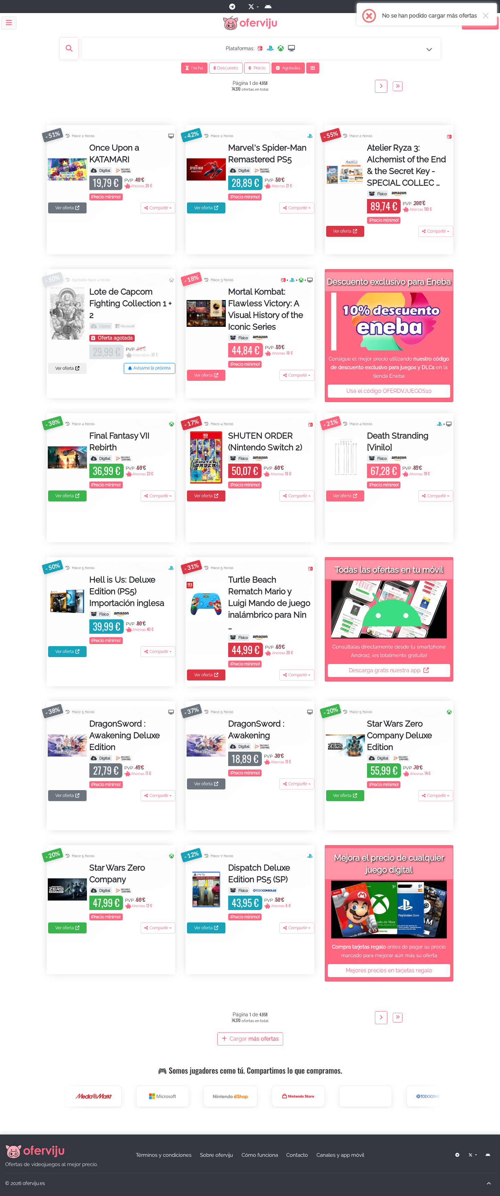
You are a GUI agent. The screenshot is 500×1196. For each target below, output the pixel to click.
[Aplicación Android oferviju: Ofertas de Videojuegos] (271, 7)
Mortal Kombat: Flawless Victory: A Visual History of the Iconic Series (265, 309)
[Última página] (397, 86)
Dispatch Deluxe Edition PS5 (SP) (259, 873)
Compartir (158, 208)
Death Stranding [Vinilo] (398, 441)
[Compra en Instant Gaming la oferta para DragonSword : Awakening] (262, 746)
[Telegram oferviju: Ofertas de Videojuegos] (234, 7)
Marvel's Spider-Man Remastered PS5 (267, 153)
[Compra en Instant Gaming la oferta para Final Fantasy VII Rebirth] (123, 458)
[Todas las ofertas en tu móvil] (389, 609)
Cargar (253, 1039)
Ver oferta (64, 208)
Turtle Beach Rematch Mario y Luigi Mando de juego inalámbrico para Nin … (269, 603)
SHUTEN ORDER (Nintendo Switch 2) (265, 441)
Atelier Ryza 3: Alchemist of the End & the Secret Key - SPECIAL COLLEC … (406, 165)
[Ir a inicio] (34, 1150)
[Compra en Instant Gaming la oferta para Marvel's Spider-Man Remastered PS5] (262, 170)
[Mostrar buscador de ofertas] (69, 48)
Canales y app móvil (340, 1155)
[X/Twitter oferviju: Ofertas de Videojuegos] (252, 7)
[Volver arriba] (488, 1183)
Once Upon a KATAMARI (114, 153)
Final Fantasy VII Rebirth (119, 441)
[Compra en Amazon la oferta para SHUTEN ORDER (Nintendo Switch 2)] (260, 458)
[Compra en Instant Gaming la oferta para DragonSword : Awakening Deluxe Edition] (123, 758)
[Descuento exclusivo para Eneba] (389, 321)
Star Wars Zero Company (117, 873)
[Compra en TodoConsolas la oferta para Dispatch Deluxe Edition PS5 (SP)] (265, 890)
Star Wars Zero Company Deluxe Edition (399, 735)
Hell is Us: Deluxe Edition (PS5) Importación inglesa (126, 591)
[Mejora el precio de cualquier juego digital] (389, 909)
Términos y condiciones (163, 1155)
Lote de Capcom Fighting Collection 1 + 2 (130, 303)
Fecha (196, 68)
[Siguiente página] (381, 86)
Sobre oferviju (216, 1155)
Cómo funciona (260, 1155)
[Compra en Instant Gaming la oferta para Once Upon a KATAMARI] (123, 170)
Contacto (297, 1155)
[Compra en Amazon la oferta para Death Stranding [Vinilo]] (399, 458)
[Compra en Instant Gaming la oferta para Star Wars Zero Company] (123, 890)
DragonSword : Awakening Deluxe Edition (124, 735)
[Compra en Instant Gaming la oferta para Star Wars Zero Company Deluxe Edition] (401, 758)
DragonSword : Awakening (256, 729)
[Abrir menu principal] (8, 23)
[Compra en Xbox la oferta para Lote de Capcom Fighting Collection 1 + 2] (125, 326)
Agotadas (290, 68)
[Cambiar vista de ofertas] (312, 68)
